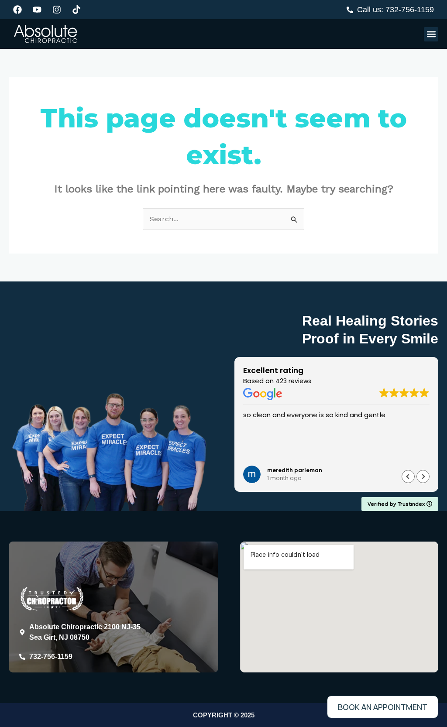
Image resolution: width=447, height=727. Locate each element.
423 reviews (293, 381)
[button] (431, 34)
